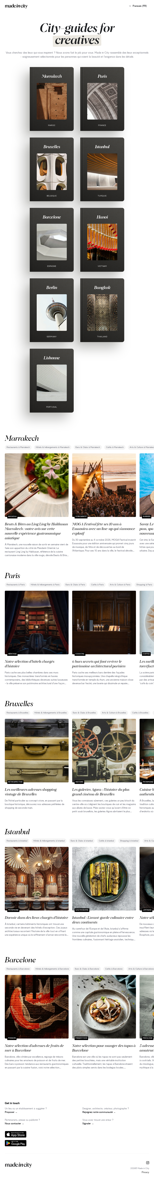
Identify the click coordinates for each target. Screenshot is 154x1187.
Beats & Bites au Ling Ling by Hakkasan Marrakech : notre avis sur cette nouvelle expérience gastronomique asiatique (36, 530)
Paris (102, 76)
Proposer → (11, 1112)
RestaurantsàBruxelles (17, 713)
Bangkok (102, 287)
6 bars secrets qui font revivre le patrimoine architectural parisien (98, 663)
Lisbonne (52, 358)
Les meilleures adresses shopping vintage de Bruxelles (31, 791)
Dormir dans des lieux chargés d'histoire (36, 917)
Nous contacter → (14, 1123)
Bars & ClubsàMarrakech (87, 447)
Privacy (145, 1172)
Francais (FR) (140, 6)
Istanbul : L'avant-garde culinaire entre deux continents (103, 919)
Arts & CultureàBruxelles (114, 713)
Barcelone (52, 217)
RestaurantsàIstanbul (17, 841)
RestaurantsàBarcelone (18, 969)
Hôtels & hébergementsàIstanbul (49, 841)
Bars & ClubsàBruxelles (84, 713)
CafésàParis (97, 585)
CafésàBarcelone (113, 969)
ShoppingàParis (144, 585)
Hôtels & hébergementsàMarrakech (52, 447)
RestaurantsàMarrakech (18, 447)
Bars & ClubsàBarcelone (87, 969)
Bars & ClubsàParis (75, 585)
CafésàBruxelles (140, 713)
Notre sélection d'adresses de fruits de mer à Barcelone (34, 1047)
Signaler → (88, 1123)
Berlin (51, 287)
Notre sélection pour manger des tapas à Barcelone (104, 1047)
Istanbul (102, 146)
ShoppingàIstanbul (129, 841)
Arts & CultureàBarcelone (141, 969)
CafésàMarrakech (115, 447)
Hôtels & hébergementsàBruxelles (50, 713)
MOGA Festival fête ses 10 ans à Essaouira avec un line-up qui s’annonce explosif (103, 528)
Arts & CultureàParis (120, 585)
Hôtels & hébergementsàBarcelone (52, 969)
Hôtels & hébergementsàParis (45, 585)
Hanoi (102, 217)
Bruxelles (51, 146)
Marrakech (52, 76)
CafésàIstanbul (106, 841)
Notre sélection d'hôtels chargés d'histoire (29, 663)
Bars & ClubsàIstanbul (82, 841)
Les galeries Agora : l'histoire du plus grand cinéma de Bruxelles (100, 791)
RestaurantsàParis (16, 585)
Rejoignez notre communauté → (99, 1112)
